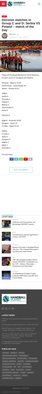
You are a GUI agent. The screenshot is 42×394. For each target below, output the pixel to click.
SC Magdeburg (7, 366)
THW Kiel (21, 352)
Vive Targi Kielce (8, 378)
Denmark (21, 361)
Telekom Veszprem (32, 361)
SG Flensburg (26, 366)
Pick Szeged (33, 358)
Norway (23, 372)
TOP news (6, 352)
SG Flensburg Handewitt (10, 372)
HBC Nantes (20, 369)
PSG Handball (23, 355)
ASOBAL (28, 369)
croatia (24, 375)
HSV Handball (7, 375)
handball (14, 352)
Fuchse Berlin (22, 358)
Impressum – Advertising (21, 388)
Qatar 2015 (16, 375)
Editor (14, 34)
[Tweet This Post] (16, 158)
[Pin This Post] (26, 158)
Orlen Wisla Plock (9, 364)
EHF (19, 366)
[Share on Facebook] (12, 158)
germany (30, 372)
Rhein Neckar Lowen (9, 358)
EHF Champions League (10, 355)
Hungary (18, 378)
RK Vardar (27, 364)
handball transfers (9, 361)
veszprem (6, 369)
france (19, 364)
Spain (12, 369)
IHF (15, 366)
